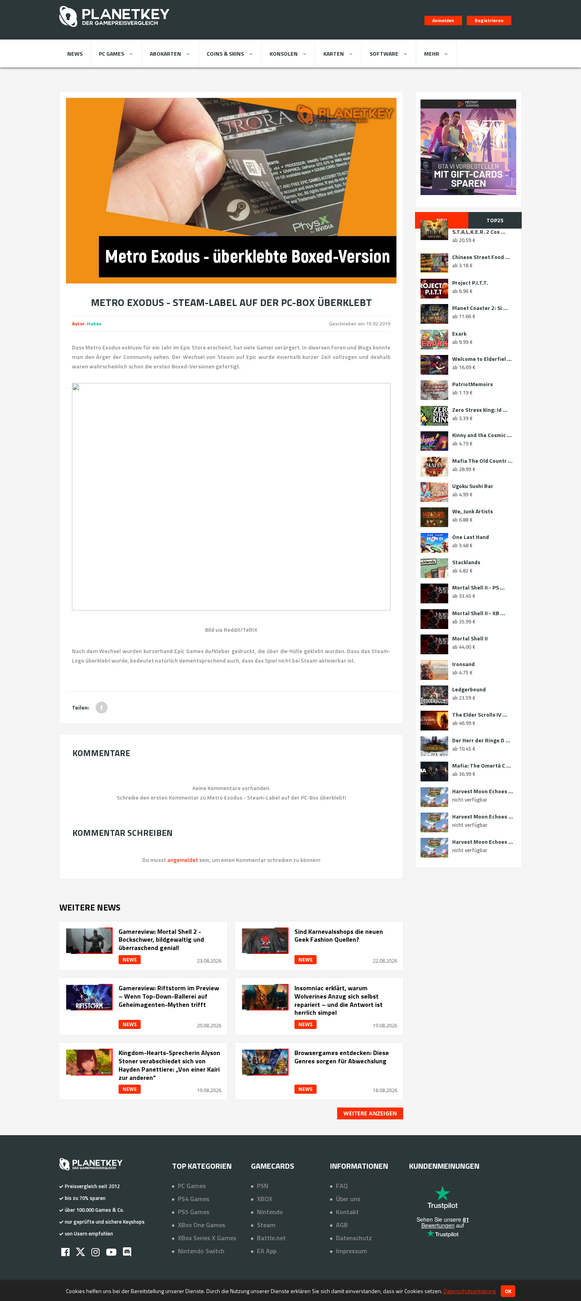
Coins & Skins (225, 53)
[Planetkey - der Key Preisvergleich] (114, 28)
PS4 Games (193, 1199)
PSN (262, 1186)
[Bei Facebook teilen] (102, 707)
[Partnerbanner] (468, 147)
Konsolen (284, 53)
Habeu (94, 323)
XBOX (264, 1199)
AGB (342, 1225)
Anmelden (443, 20)
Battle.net (271, 1238)
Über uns (348, 1199)
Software (384, 53)
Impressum (351, 1251)
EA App (266, 1251)
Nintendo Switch (201, 1251)
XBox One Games (201, 1225)
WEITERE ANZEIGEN (370, 1113)
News (75, 53)
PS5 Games (193, 1212)
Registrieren (489, 20)
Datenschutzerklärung (469, 1291)
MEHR (431, 53)
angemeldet (182, 860)
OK (508, 1291)
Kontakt (347, 1212)
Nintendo (270, 1212)
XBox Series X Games (207, 1238)
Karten (333, 53)
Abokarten (165, 53)
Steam (266, 1225)
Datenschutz (354, 1238)
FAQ (342, 1186)
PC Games (111, 53)
